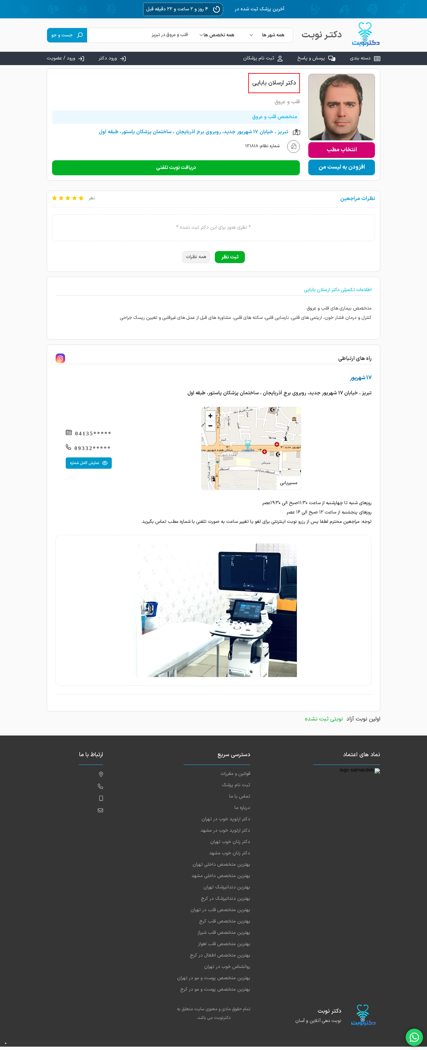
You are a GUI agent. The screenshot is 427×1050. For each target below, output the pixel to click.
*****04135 (93, 433)
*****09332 (92, 448)
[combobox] (268, 35)
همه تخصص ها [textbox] (219, 35)
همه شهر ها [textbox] (273, 35)
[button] (248, 445)
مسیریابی (289, 482)
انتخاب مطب (342, 150)
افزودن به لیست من (342, 167)
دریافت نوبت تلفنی (176, 168)
